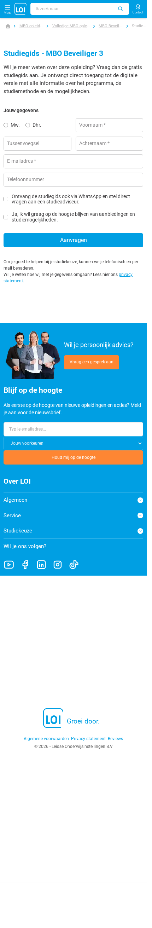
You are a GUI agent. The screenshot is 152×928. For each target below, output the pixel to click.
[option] (14, 125)
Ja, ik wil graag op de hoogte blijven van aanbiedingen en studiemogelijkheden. (73, 217)
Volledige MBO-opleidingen (71, 26)
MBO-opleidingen (31, 26)
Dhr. (37, 125)
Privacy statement (88, 738)
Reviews (115, 738)
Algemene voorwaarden (46, 738)
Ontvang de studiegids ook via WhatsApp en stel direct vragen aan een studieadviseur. (71, 199)
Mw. (15, 125)
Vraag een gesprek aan (91, 361)
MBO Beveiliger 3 (111, 26)
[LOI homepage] (20, 9)
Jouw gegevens (21, 110)
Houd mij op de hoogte (73, 457)
